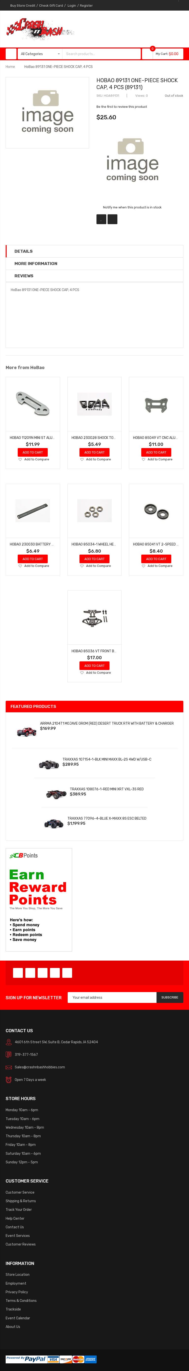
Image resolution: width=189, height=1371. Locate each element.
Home (10, 67)
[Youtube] (55, 973)
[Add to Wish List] (101, 219)
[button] (20, 460)
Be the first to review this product (121, 107)
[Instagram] (67, 973)
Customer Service (20, 1192)
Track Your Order (19, 1210)
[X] (30, 973)
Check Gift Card (51, 5)
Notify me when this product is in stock (132, 207)
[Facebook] (18, 973)
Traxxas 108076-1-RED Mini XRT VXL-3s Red (107, 789)
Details (24, 251)
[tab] (94, 251)
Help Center (15, 1218)
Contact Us (15, 1227)
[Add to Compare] (112, 219)
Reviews (24, 275)
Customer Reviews (21, 1244)
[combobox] (97, 54)
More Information (36, 263)
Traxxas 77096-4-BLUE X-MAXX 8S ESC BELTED (106, 818)
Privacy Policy (17, 1292)
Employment (16, 1283)
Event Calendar (18, 1318)
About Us (13, 1327)
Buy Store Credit (22, 5)
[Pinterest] (42, 973)
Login (72, 5)
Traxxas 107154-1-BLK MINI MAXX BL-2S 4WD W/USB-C (107, 759)
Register (86, 5)
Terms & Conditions (21, 1301)
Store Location (18, 1275)
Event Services (18, 1236)
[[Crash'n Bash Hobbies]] (40, 29)
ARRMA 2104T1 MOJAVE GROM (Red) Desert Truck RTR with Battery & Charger (107, 723)
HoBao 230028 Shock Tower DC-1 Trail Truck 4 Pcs (116, 438)
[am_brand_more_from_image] (33, 404)
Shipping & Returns (21, 1201)
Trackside (13, 1309)
